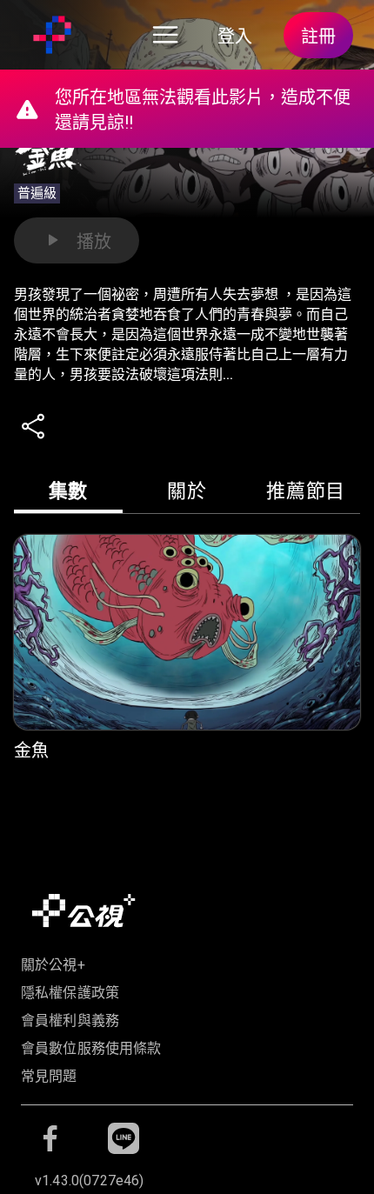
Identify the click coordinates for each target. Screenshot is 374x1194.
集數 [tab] (68, 491)
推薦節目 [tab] (305, 491)
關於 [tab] (186, 491)
